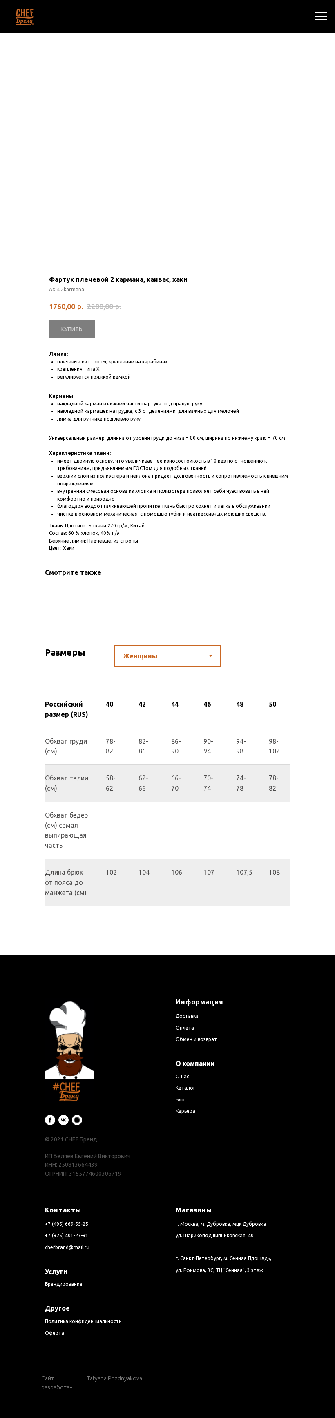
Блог (181, 1099)
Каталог (185, 1087)
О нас (182, 1076)
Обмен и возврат (196, 1039)
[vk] (63, 1120)
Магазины (194, 1210)
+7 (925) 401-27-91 (66, 1235)
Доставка (187, 1016)
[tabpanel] (167, 823)
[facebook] (50, 1120)
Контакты (63, 1210)
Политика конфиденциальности (83, 1321)
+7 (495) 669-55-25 (66, 1224)
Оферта (54, 1333)
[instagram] (77, 1120)
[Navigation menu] (321, 16)
